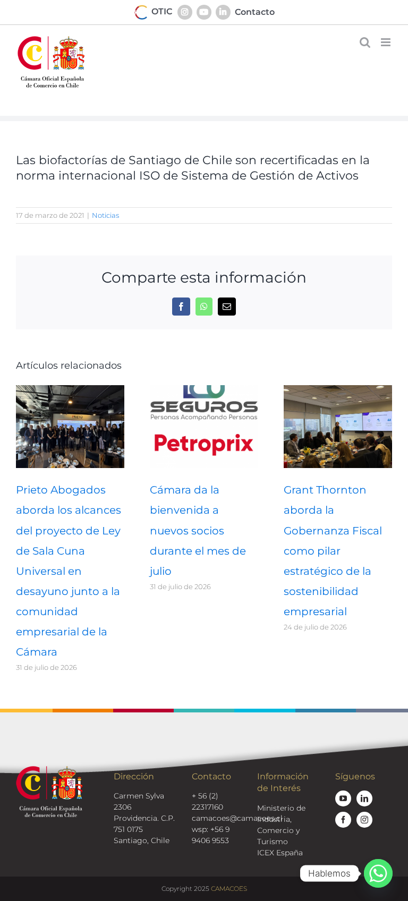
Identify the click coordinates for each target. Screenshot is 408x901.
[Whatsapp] (378, 873)
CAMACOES (229, 888)
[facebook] (343, 820)
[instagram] (364, 820)
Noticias (105, 215)
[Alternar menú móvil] (386, 42)
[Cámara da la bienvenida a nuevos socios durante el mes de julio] (204, 390)
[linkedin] (364, 798)
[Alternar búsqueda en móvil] (365, 42)
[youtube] (343, 798)
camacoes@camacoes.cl (237, 818)
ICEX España (280, 852)
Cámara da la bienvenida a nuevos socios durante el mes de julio (198, 530)
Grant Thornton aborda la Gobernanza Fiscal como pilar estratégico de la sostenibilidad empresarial (333, 550)
